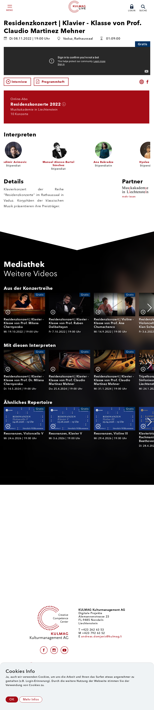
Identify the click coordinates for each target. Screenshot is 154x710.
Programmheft (53, 82)
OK (11, 699)
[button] (149, 308)
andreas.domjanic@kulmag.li (101, 636)
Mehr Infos (31, 699)
